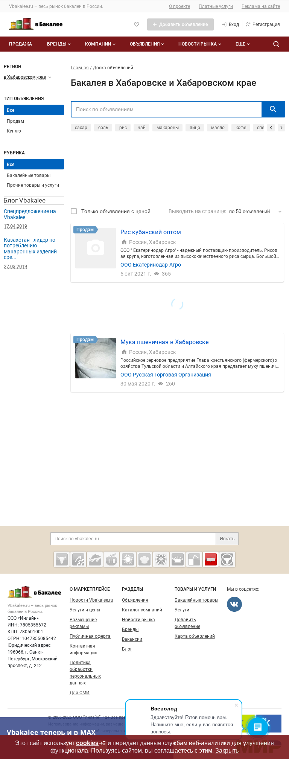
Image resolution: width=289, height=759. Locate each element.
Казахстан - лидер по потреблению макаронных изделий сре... (30, 249)
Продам (15, 121)
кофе (241, 127)
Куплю (14, 131)
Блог (127, 649)
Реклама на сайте (261, 6)
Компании (98, 44)
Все (10, 164)
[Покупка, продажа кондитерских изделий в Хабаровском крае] (144, 559)
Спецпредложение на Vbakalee (30, 214)
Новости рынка (197, 44)
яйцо (195, 127)
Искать (227, 538)
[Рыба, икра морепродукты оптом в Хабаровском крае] (95, 559)
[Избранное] (137, 24)
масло (218, 127)
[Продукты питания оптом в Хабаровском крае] (111, 559)
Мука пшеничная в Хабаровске (164, 342)
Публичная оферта (90, 636)
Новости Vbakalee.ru (91, 600)
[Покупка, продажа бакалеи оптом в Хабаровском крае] (211, 559)
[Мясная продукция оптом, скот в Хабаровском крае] (62, 559)
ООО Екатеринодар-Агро (150, 265)
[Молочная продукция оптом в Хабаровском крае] (178, 559)
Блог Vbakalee (24, 200)
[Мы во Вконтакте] (234, 604)
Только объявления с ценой (116, 211)
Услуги (182, 610)
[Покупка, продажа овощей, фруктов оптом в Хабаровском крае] (161, 559)
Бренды (56, 44)
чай (142, 127)
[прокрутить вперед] (281, 127)
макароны (168, 127)
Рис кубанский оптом (150, 232)
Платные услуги (216, 6)
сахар (81, 127)
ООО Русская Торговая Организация (165, 375)
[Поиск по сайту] (276, 44)
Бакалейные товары (28, 175)
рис (123, 127)
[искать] (273, 109)
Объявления (145, 44)
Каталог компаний (142, 610)
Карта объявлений (195, 636)
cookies (87, 743)
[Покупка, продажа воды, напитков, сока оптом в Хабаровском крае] (194, 559)
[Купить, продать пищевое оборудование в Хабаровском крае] (78, 559)
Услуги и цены (85, 610)
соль (103, 127)
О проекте (179, 6)
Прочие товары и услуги (33, 185)
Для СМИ (80, 692)
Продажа (20, 44)
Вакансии (132, 639)
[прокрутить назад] (271, 127)
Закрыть (227, 750)
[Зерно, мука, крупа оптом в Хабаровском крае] (128, 559)
